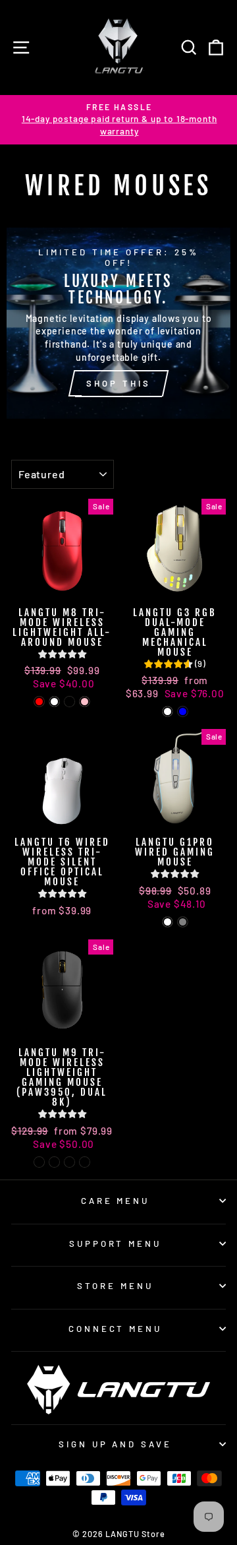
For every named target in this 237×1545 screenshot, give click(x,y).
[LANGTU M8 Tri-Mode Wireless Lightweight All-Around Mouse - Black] (69, 702)
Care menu (115, 1200)
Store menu (115, 1285)
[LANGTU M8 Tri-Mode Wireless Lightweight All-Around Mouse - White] (54, 702)
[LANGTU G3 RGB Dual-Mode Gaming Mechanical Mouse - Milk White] (167, 711)
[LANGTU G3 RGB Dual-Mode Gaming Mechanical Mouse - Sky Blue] (183, 711)
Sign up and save (115, 1444)
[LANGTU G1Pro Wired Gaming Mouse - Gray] (183, 922)
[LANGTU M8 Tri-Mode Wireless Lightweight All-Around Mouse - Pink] (85, 702)
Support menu (115, 1243)
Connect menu (115, 1328)
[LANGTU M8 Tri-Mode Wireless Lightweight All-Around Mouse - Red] (39, 702)
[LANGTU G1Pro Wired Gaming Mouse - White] (167, 922)
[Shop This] (118, 323)
